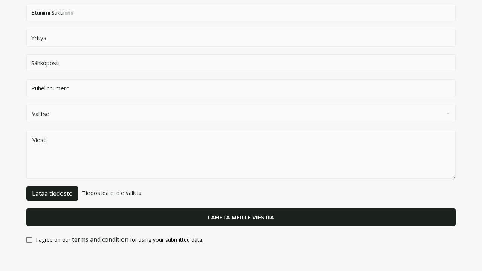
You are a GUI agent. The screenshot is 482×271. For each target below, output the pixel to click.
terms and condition (100, 239)
